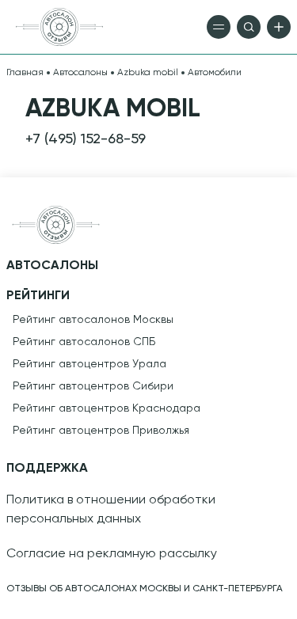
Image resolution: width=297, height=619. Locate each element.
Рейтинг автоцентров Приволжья (101, 430)
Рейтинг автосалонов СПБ (84, 341)
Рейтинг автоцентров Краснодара (106, 408)
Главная (25, 73)
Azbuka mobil (147, 73)
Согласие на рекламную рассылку (111, 554)
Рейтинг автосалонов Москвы (93, 319)
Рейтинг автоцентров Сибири (93, 386)
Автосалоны (80, 73)
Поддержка (47, 468)
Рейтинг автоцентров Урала (89, 364)
